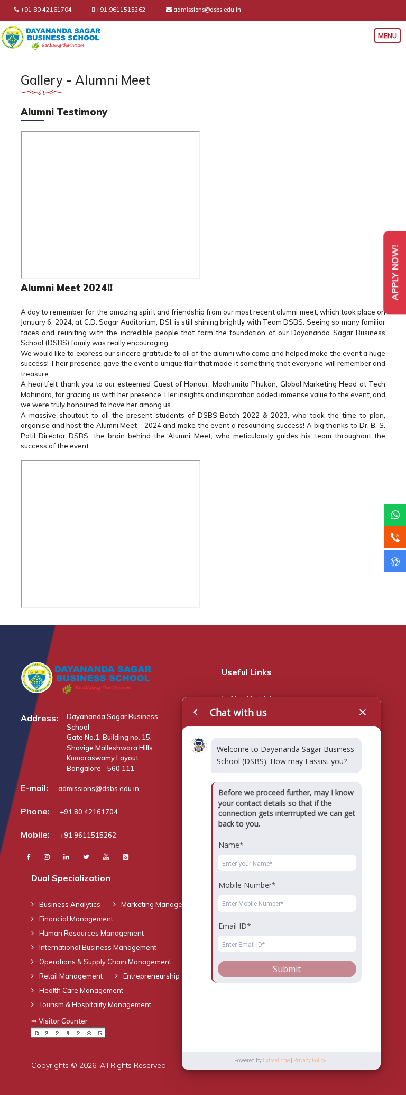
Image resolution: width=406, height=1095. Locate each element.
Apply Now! (394, 272)
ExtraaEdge (276, 1060)
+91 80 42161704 (46, 9)
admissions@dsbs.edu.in (207, 9)
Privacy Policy (309, 1060)
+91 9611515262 (121, 9)
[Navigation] (390, 34)
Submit (287, 969)
